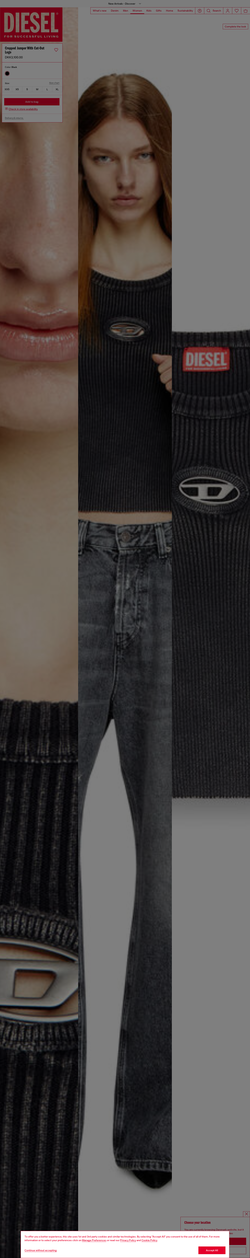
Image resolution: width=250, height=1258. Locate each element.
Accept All (212, 1250)
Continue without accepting (41, 1250)
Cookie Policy (149, 1240)
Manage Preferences (94, 1240)
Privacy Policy (128, 1240)
